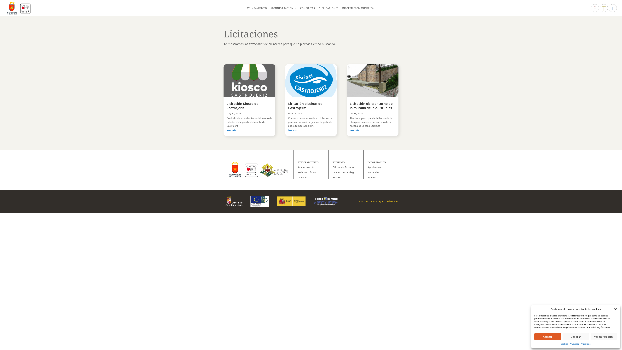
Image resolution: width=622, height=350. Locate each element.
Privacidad (574, 344)
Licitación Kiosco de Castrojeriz (242, 105)
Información (377, 162)
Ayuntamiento (257, 8)
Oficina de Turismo (343, 167)
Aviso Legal (377, 201)
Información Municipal (358, 8)
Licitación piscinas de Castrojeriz (305, 105)
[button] (615, 309)
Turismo (339, 162)
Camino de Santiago (344, 172)
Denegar (576, 336)
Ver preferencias (604, 336)
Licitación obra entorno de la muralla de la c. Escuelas (371, 105)
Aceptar (547, 336)
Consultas (307, 8)
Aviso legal (586, 344)
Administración (282, 8)
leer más (231, 130)
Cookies (564, 344)
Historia (337, 177)
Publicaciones (328, 8)
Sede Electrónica (307, 172)
